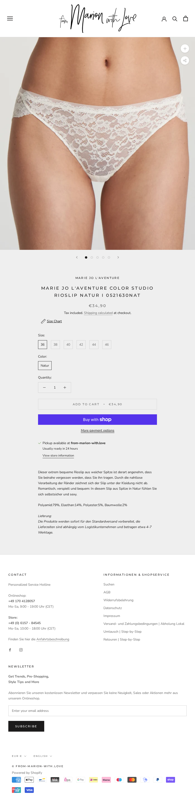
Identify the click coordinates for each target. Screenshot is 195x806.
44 (94, 344)
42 (81, 344)
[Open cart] (185, 18)
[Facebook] (10, 649)
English (41, 756)
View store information (58, 455)
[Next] (118, 257)
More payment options (97, 430)
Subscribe (26, 726)
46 (107, 344)
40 (68, 344)
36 (42, 344)
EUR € (17, 756)
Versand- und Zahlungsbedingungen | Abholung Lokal (143, 623)
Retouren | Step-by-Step (121, 639)
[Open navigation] (10, 18)
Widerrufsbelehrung (118, 600)
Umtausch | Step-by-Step (122, 631)
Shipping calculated (98, 313)
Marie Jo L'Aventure (97, 278)
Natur (45, 365)
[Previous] (77, 257)
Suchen (108, 584)
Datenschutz (112, 608)
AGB (106, 592)
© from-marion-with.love (38, 766)
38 (55, 344)
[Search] (174, 18)
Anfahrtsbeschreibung (52, 639)
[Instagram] (21, 649)
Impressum (111, 616)
